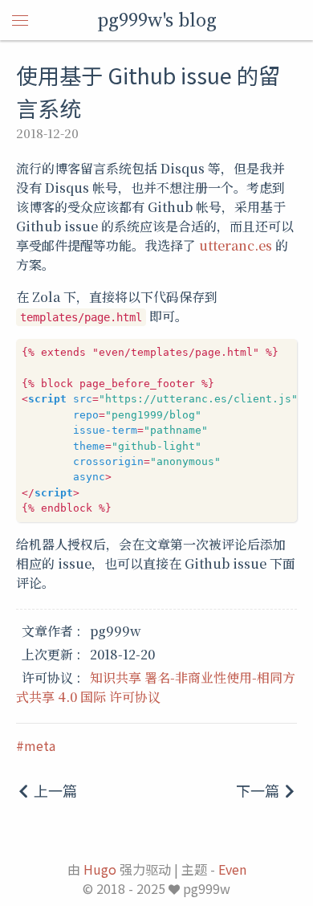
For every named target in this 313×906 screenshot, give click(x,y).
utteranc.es (235, 245)
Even (232, 869)
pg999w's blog (157, 19)
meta (39, 745)
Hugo (99, 869)
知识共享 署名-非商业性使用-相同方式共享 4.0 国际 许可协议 (155, 687)
